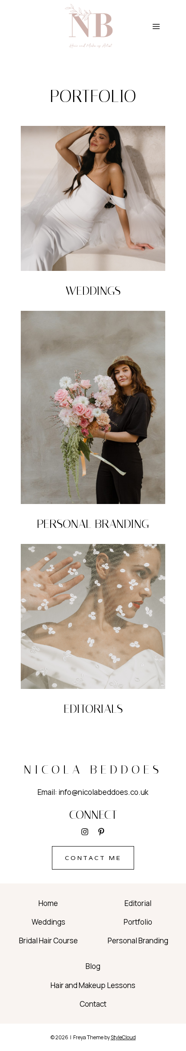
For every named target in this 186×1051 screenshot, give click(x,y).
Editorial (138, 903)
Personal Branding (138, 941)
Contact (93, 1004)
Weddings (48, 922)
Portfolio (138, 922)
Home (48, 903)
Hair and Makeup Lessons (93, 985)
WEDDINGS (93, 290)
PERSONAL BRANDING (93, 524)
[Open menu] (156, 26)
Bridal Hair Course (48, 941)
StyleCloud (123, 1037)
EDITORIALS (93, 709)
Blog (93, 966)
